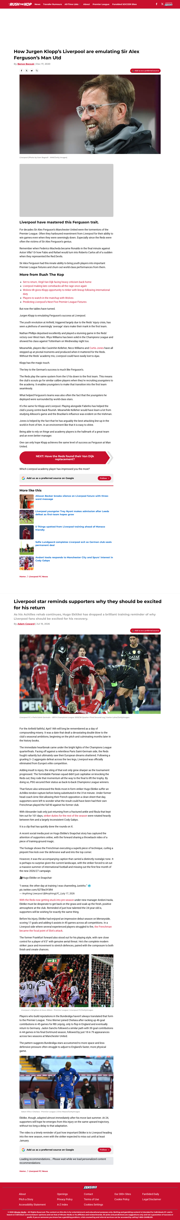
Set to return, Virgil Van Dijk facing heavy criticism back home (57, 281)
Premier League (101, 4)
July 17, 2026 (68, 893)
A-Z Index (62, 1204)
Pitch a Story (26, 1199)
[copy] (37, 71)
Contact (88, 1194)
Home (22, 576)
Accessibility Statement (32, 1204)
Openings (62, 1194)
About (86, 4)
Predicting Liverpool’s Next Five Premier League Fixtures (55, 301)
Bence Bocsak (26, 64)
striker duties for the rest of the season (65, 815)
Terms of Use (91, 1199)
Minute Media (20, 1212)
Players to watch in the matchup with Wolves (48, 297)
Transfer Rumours (52, 4)
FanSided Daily (150, 1194)
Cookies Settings (93, 1204)
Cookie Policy (121, 1199)
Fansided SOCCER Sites (124, 4)
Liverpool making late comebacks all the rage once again (55, 285)
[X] (162, 4)
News (37, 4)
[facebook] (156, 4)
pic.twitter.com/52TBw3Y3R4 (36, 889)
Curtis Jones (97, 347)
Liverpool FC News (38, 576)
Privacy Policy (65, 1199)
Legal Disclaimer (151, 1199)
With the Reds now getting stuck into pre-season (46, 899)
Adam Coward (26, 624)
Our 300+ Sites (122, 1194)
